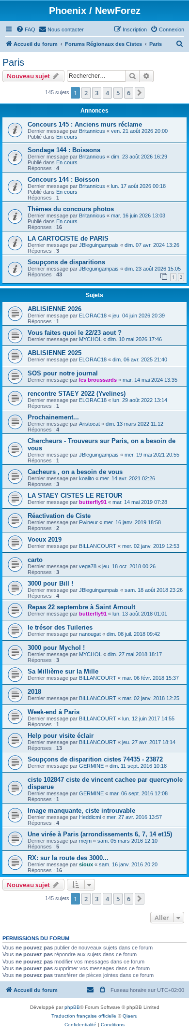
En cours (67, 137)
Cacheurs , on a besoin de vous (75, 471)
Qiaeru (130, 1016)
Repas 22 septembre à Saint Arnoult (81, 607)
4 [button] (107, 92)
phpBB (72, 1007)
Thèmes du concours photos (71, 209)
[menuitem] (25, 29)
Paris (13, 62)
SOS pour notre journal (63, 373)
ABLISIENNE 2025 (54, 353)
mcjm (85, 841)
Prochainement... (53, 417)
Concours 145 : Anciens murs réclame (85, 124)
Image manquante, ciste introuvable (81, 810)
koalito (86, 478)
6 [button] (128, 92)
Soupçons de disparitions (66, 262)
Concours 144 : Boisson (63, 179)
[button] (139, 93)
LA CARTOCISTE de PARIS (68, 238)
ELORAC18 (93, 315)
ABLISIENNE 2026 (54, 309)
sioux (86, 864)
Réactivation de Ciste (59, 515)
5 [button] (118, 92)
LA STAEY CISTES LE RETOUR (75, 495)
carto (35, 559)
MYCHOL (90, 339)
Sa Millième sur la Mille (63, 671)
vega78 (87, 566)
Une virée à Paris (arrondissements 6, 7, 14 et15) (100, 834)
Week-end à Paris (53, 712)
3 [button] (96, 92)
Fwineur (88, 522)
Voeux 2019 (45, 539)
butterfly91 (93, 502)
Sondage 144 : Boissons (64, 150)
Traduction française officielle (83, 1016)
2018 (34, 691)
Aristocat (89, 424)
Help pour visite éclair (61, 735)
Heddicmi (90, 817)
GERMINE (91, 766)
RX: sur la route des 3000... (68, 858)
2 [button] (86, 92)
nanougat (90, 634)
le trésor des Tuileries (60, 627)
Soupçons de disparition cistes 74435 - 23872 (95, 759)
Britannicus (92, 131)
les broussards (98, 380)
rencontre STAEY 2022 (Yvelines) (77, 393)
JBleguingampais (99, 245)
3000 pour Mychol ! (56, 647)
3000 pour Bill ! (50, 583)
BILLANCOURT (97, 546)
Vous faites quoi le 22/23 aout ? (75, 332)
